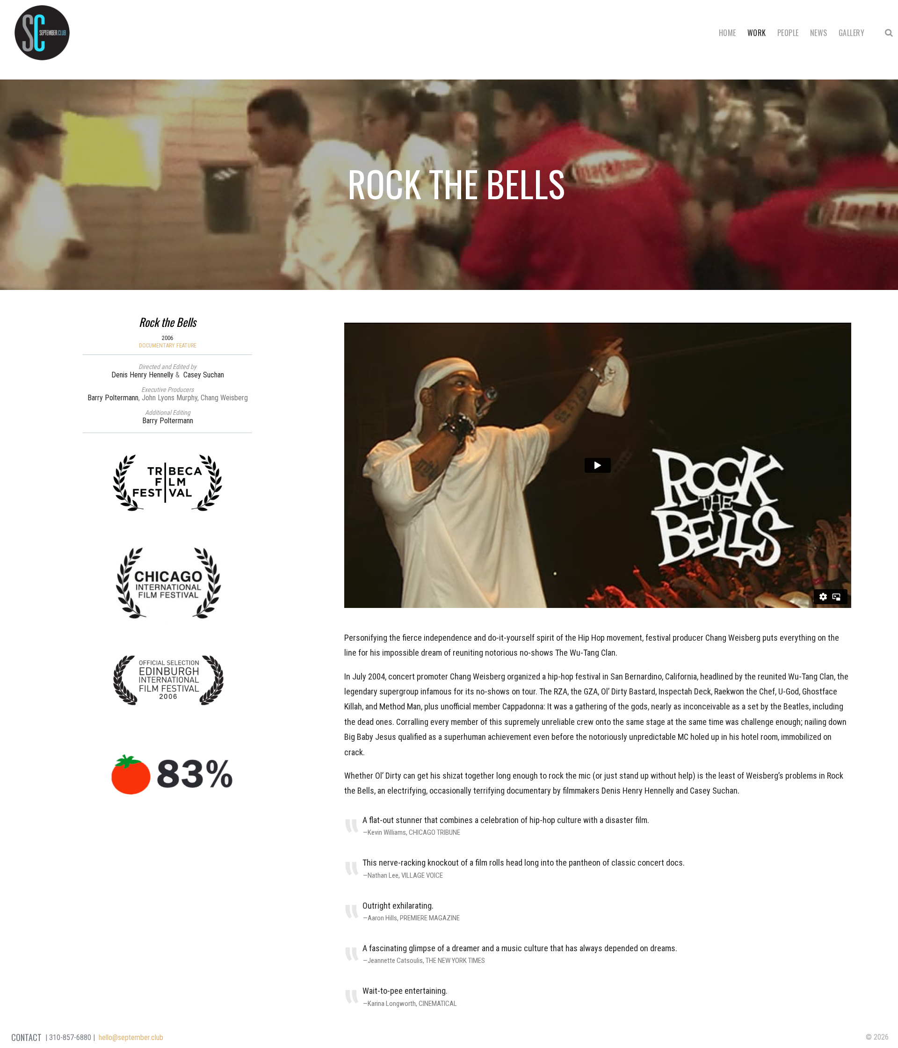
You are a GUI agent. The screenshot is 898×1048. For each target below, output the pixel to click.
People (788, 32)
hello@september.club (131, 1037)
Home (727, 32)
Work (756, 32)
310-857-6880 (70, 1037)
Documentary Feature (167, 345)
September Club (42, 33)
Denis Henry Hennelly (142, 374)
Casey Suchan (203, 374)
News (818, 32)
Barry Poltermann (112, 397)
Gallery (851, 32)
